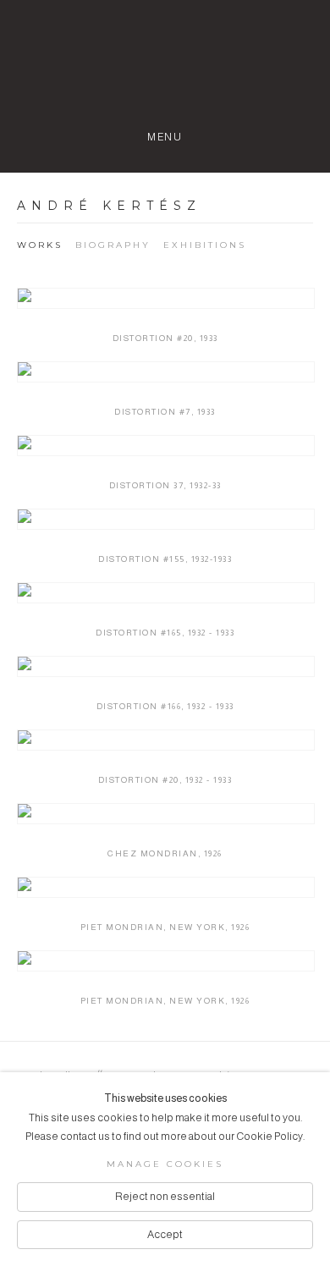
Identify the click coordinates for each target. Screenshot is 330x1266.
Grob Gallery (165, 72)
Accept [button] (165, 1235)
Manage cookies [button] (165, 1164)
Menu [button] (164, 137)
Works (40, 245)
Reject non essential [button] (165, 1197)
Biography (113, 245)
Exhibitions (204, 245)
